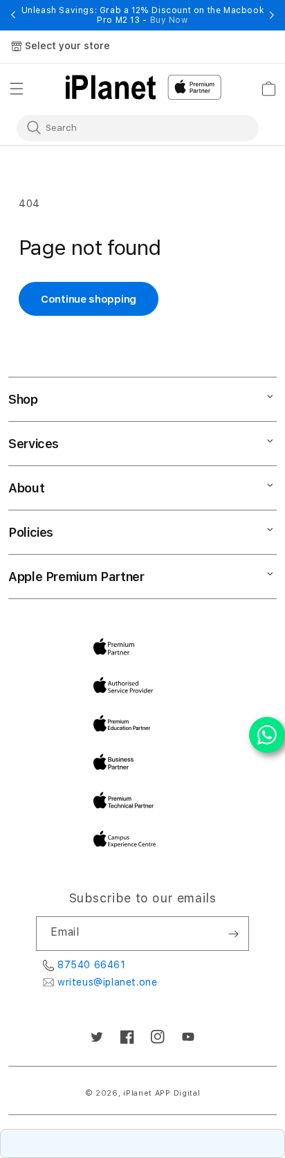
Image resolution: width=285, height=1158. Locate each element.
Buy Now (169, 20)
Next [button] (272, 15)
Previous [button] (13, 15)
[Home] (110, 87)
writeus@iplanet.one (107, 982)
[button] (16, 88)
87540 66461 (91, 964)
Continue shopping (88, 299)
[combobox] (128, 127)
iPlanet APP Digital (161, 1093)
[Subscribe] (233, 933)
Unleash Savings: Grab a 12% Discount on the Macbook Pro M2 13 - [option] (142, 15)
